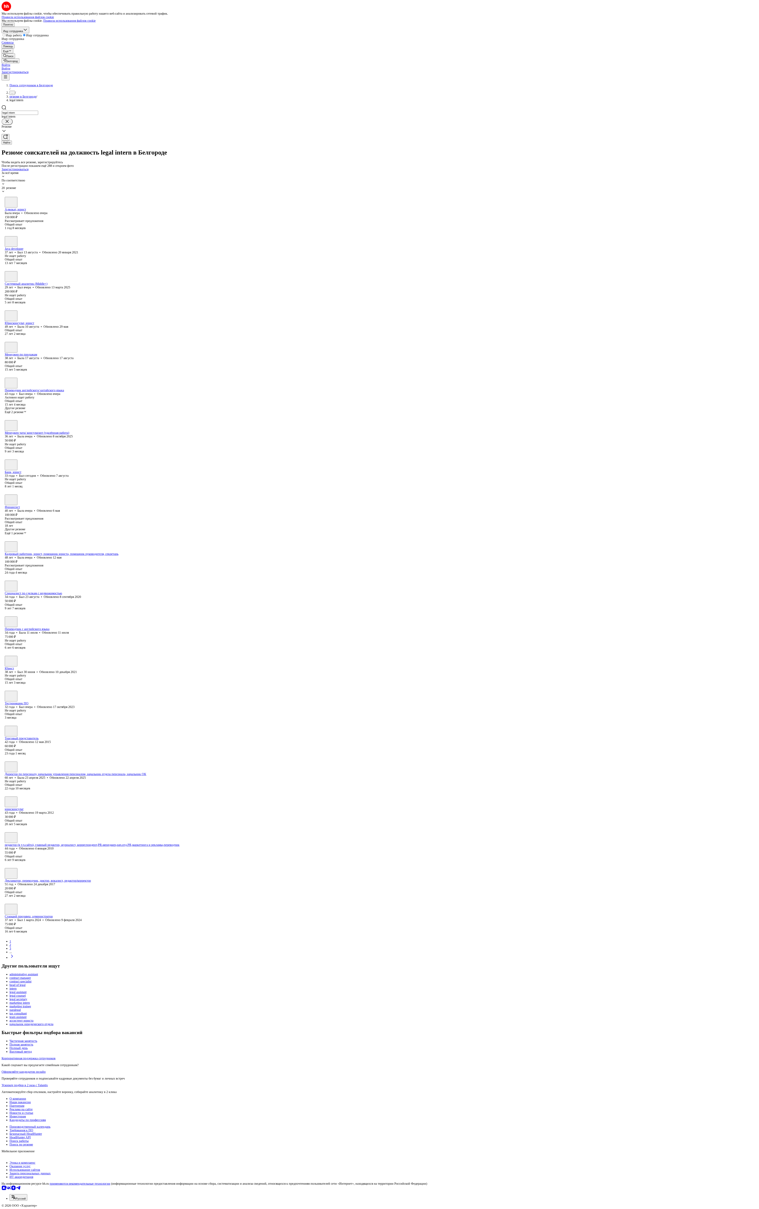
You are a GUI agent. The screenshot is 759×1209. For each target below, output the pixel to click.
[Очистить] (7, 121)
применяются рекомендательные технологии (80, 1183)
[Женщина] (11, 202)
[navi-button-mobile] (5, 77)
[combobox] (20, 113)
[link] (8, 55)
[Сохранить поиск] (5, 137)
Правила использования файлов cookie (69, 20)
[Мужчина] (11, 241)
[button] (6, 65)
